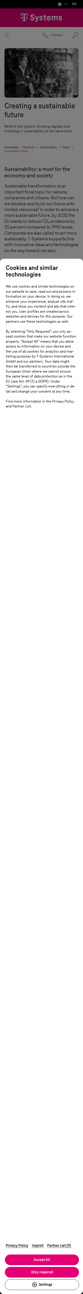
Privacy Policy (17, 1245)
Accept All (42, 1259)
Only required (42, 1272)
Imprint (38, 1245)
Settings (45, 1284)
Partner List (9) (59, 1245)
